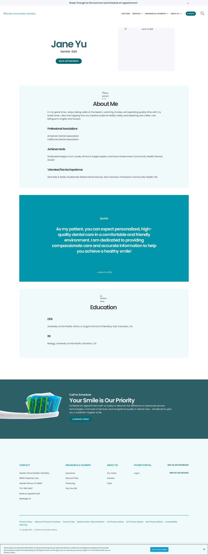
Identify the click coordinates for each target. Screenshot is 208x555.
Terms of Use (68, 522)
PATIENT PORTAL (142, 465)
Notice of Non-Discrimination (90, 522)
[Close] (204, 549)
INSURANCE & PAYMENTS (155, 13)
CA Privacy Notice (115, 522)
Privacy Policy (25, 522)
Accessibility (171, 522)
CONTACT (24, 465)
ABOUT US (175, 13)
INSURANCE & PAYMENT (78, 465)
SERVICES (136, 13)
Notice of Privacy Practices (47, 522)
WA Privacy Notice (154, 522)
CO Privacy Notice (134, 522)
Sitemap (23, 525)
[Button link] (202, 14)
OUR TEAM (125, 13)
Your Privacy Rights (159, 549)
